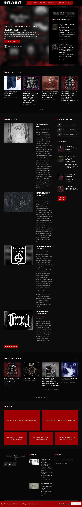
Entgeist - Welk (10, 92)
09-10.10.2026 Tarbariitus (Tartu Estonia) (71, 148)
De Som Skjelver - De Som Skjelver (31, 93)
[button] (40, 109)
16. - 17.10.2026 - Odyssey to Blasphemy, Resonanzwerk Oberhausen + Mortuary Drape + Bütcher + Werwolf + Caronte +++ (67, 28)
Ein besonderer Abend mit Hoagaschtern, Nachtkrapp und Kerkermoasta (46, 487)
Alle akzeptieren (76, 504)
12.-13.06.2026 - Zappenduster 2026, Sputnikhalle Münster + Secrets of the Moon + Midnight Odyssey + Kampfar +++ (67, 48)
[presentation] (76, 72)
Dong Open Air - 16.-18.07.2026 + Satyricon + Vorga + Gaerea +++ (71, 177)
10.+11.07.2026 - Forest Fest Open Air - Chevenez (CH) (71, 188)
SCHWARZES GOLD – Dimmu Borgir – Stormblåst (49, 93)
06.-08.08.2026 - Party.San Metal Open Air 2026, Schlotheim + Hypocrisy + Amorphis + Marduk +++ (50, 383)
